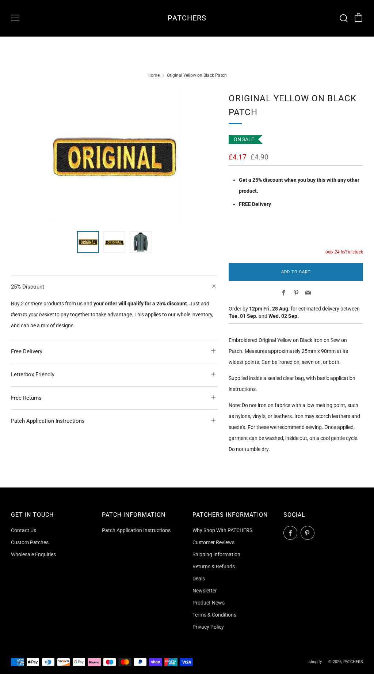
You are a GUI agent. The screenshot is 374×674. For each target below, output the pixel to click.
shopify (315, 661)
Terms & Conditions (214, 615)
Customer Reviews (213, 542)
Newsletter (204, 591)
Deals (198, 578)
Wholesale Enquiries (33, 554)
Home (154, 75)
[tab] (88, 242)
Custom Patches (30, 542)
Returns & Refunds (213, 566)
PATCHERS (187, 18)
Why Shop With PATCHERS (222, 530)
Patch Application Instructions (136, 530)
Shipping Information (216, 554)
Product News (208, 603)
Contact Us (23, 530)
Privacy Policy (208, 627)
